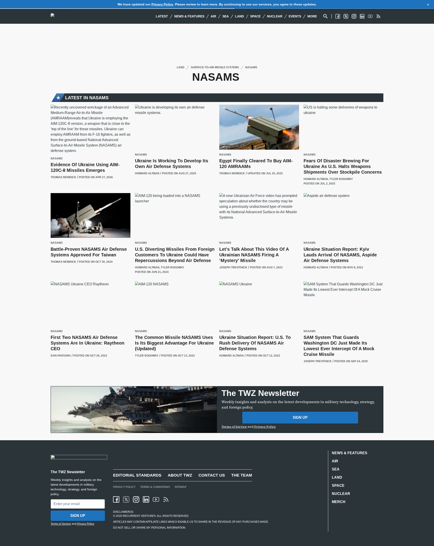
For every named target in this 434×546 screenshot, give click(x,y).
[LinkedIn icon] (146, 499)
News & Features (189, 16)
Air (213, 16)
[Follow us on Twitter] (346, 16)
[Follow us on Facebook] (337, 16)
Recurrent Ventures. (139, 516)
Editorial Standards (137, 475)
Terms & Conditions (155, 487)
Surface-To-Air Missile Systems (215, 67)
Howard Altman (147, 173)
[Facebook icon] (116, 499)
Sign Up (300, 417)
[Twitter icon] (126, 499)
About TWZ (180, 475)
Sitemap (180, 487)
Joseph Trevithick (233, 267)
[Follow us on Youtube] (370, 16)
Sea (225, 16)
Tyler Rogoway (341, 179)
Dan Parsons (61, 355)
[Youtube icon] (156, 499)
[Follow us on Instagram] (354, 16)
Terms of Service (234, 426)
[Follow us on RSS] (378, 16)
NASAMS (251, 67)
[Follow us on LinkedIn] (362, 16)
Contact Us (211, 475)
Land (239, 16)
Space (255, 16)
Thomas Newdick (63, 177)
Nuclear (274, 16)
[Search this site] (325, 16)
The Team (241, 475)
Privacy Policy (162, 4)
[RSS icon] (166, 499)
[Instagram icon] (136, 499)
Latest (162, 16)
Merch (338, 502)
